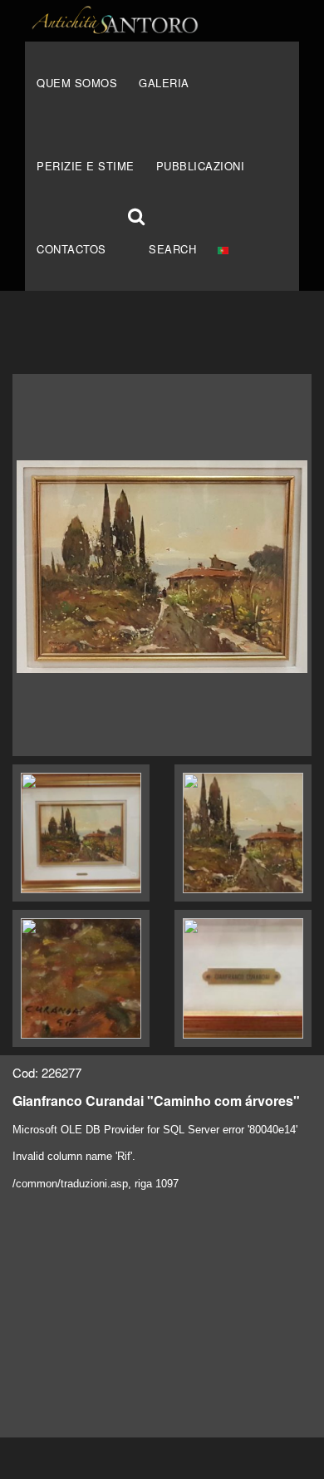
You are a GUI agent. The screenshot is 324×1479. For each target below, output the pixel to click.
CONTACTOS (71, 249)
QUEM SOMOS (77, 83)
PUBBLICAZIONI (200, 166)
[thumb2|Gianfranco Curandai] (81, 833)
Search (172, 249)
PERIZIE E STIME (86, 166)
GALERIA (164, 83)
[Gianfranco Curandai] (162, 564)
